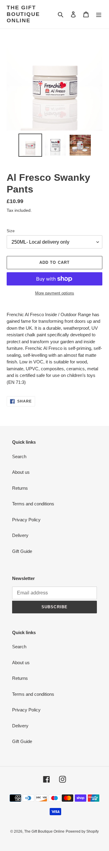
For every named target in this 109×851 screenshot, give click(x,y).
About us (21, 472)
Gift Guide (22, 551)
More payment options (54, 293)
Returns (20, 488)
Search (19, 456)
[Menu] (98, 14)
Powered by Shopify (82, 831)
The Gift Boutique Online (23, 14)
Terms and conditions (33, 503)
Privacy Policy (26, 519)
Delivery (20, 535)
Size (11, 231)
